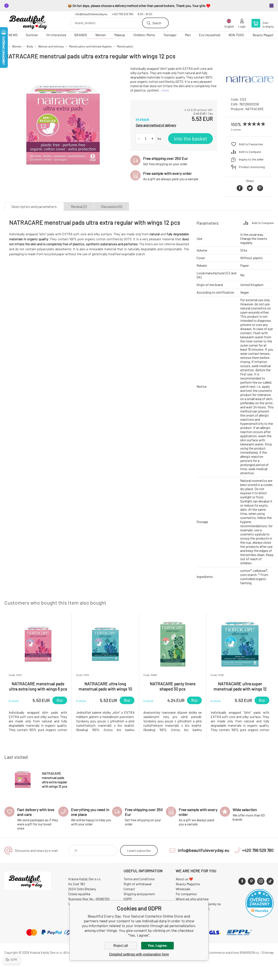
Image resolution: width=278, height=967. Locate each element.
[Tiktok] (270, 881)
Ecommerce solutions (223, 952)
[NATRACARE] (250, 90)
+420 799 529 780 (122, 14)
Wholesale (183, 889)
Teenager (170, 35)
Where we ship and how (192, 899)
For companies (186, 894)
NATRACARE (254, 109)
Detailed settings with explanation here (139, 954)
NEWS (13, 35)
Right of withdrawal (137, 884)
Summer (32, 35)
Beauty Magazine (188, 884)
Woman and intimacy (51, 46)
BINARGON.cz (249, 952)
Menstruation (125, 46)
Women (100, 35)
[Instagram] (260, 881)
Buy (60, 700)
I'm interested (56, 35)
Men (188, 35)
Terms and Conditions (139, 879)
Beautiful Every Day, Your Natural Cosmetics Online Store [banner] (30, 21)
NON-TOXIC (236, 35)
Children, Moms (144, 35)
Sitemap (267, 952)
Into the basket (190, 139)
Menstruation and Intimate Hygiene (90, 46)
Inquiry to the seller (251, 159)
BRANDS (80, 35)
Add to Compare (250, 152)
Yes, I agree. (157, 945)
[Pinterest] (251, 881)
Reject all (120, 945)
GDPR (128, 899)
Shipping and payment (139, 894)
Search (156, 23)
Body (30, 46)
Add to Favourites (251, 144)
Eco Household (209, 35)
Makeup (119, 35)
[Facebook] (242, 881)
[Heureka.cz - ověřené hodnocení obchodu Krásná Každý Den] (259, 916)
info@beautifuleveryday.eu (91, 14)
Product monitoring (252, 167)
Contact (129, 889)
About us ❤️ (184, 879)
